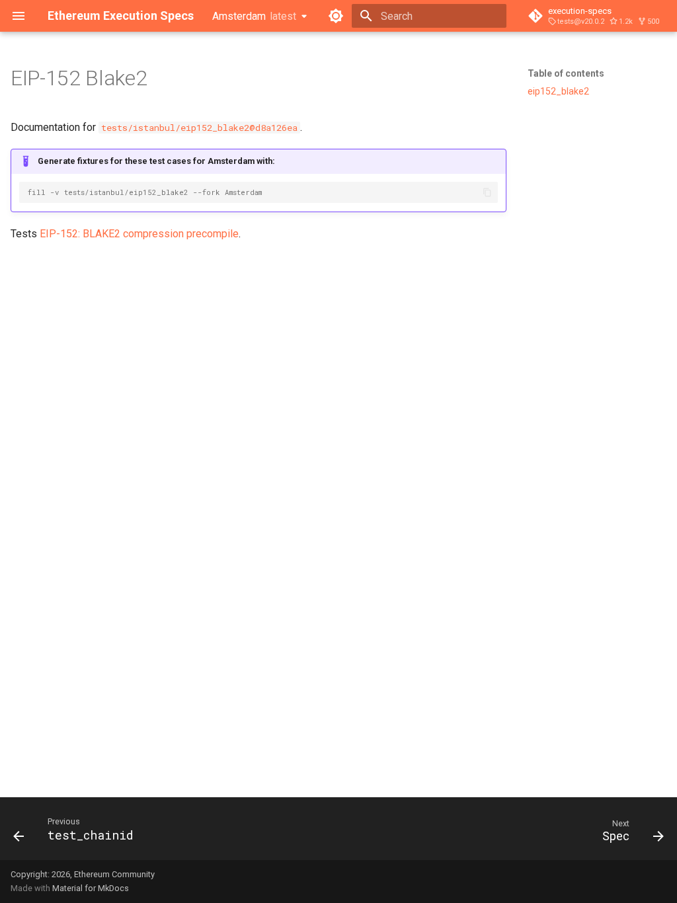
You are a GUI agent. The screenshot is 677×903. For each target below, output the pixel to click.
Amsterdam (254, 16)
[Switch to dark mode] (336, 16)
